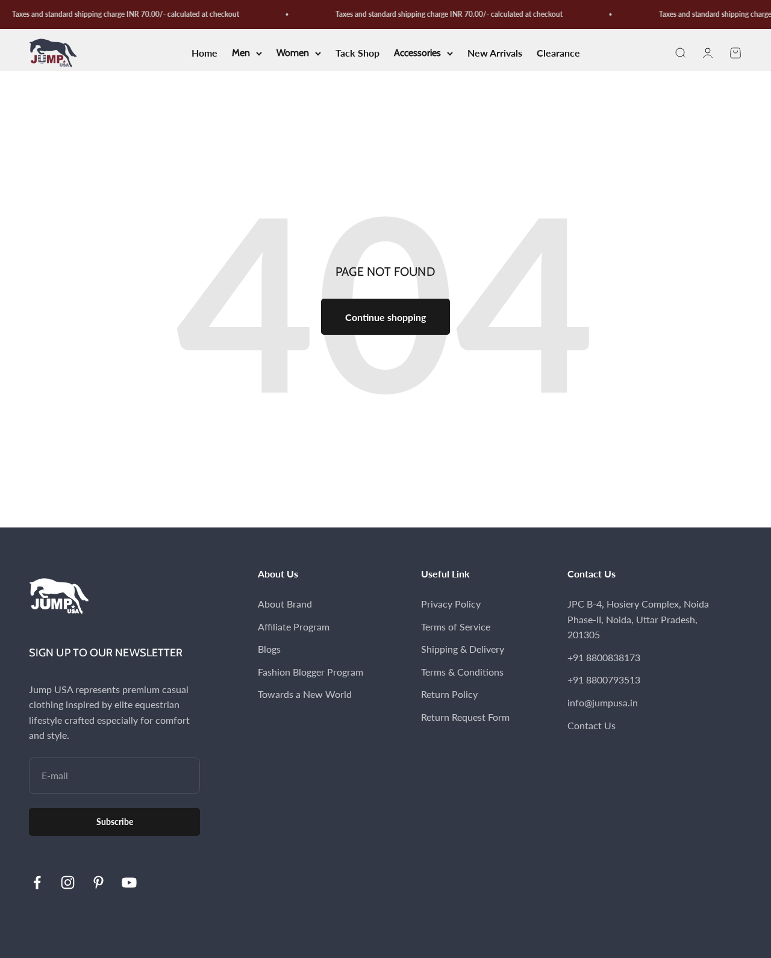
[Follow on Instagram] (68, 882)
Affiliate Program (293, 626)
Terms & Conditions (462, 671)
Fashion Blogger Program (310, 671)
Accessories (417, 53)
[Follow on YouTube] (129, 882)
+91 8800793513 (603, 679)
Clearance (558, 53)
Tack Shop (357, 53)
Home (204, 53)
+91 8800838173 (603, 657)
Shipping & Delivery (462, 649)
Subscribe (114, 821)
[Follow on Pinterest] (98, 882)
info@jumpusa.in (602, 702)
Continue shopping (385, 317)
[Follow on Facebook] (37, 882)
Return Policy (449, 694)
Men (241, 53)
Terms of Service (455, 626)
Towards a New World (305, 694)
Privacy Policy (451, 603)
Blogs (269, 649)
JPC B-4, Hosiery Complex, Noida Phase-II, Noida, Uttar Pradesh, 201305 (638, 619)
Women (292, 53)
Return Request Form (465, 717)
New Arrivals (494, 53)
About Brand (285, 603)
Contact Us (591, 725)
